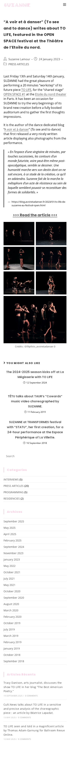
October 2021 (12, 572)
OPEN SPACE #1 (14, 94)
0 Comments (31, 695)
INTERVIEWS (11, 479)
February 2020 (12, 616)
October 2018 (12, 655)
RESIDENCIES (12, 498)
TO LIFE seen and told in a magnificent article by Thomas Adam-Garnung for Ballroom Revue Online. (34, 730)
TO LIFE (26, 90)
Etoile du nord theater (50, 94)
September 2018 (14, 661)
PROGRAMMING (14, 492)
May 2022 (9, 566)
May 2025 (9, 527)
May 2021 (9, 585)
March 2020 (11, 610)
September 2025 (14, 521)
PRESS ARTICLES (18, 64)
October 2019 (12, 623)
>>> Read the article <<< (35, 215)
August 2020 (11, 604)
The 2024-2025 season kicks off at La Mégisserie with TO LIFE (35, 374)
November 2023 (13, 553)
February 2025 (12, 540)
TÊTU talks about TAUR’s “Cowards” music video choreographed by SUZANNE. (35, 401)
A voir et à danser (16, 129)
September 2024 (14, 547)
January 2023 (12, 559)
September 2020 (14, 597)
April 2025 (10, 534)
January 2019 (12, 648)
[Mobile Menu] (64, 4)
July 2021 (9, 578)
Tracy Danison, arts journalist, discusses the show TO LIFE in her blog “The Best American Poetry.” (33, 687)
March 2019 (11, 636)
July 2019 (9, 629)
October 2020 (12, 591)
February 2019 (12, 642)
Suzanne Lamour (19, 59)
